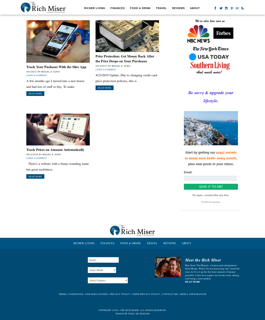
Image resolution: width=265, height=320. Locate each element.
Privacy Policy (120, 294)
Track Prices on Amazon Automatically (55, 149)
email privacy (216, 202)
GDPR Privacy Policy (146, 294)
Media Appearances (193, 294)
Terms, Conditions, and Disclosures (83, 294)
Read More (35, 93)
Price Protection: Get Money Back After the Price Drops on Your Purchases (125, 58)
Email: (188, 172)
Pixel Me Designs (139, 313)
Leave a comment (36, 75)
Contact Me (170, 294)
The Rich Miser (43, 7)
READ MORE (192, 281)
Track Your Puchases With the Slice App (56, 66)
